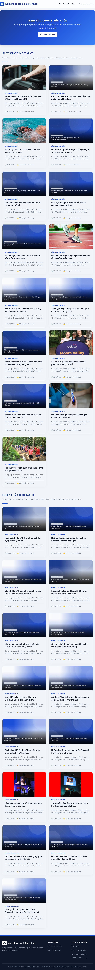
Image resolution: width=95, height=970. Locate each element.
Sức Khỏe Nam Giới (67, 4)
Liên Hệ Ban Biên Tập (80, 958)
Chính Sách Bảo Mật (79, 950)
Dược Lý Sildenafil (86, 4)
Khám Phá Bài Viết (47, 34)
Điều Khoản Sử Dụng (80, 954)
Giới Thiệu (75, 946)
